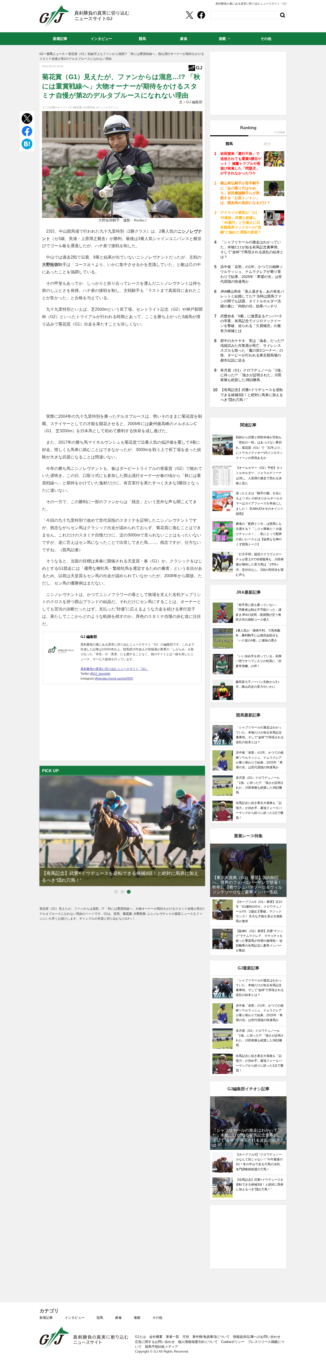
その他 (157, 1318)
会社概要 (155, 1337)
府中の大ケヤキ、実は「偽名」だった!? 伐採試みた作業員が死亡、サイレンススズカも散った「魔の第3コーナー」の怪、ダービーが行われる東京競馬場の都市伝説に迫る (252, 350)
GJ (54, 16)
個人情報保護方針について (198, 1342)
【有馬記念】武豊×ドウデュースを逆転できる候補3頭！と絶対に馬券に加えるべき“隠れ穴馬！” (251, 394)
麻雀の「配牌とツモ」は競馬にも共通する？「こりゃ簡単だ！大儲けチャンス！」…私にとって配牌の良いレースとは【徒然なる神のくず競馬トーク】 (259, 534)
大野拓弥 (50, 264)
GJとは (140, 1337)
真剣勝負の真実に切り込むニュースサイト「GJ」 (114, 669)
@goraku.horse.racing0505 (114, 678)
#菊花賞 (77, 107)
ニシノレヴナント (159, 914)
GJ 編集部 (88, 637)
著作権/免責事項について (211, 1337)
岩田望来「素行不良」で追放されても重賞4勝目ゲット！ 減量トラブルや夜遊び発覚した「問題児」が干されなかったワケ (241, 163)
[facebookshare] (201, 15)
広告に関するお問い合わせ (155, 1342)
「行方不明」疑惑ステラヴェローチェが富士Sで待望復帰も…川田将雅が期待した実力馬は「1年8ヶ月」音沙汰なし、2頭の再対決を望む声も (260, 564)
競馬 (100, 1318)
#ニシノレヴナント (107, 107)
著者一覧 (172, 1337)
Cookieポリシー (232, 1342)
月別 (185, 1337)
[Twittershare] (189, 15)
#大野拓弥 (89, 107)
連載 (137, 1318)
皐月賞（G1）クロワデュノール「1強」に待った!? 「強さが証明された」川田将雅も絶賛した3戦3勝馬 (252, 375)
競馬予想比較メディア (161, 1347)
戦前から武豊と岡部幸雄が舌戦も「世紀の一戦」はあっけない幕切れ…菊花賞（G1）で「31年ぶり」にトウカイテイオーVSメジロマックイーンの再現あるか (259, 448)
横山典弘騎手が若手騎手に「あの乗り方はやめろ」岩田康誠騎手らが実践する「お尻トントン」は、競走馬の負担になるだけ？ (245, 193)
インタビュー (75, 1318)
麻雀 (118, 1318)
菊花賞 (64, 324)
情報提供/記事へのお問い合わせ (256, 1337)
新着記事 (46, 1318)
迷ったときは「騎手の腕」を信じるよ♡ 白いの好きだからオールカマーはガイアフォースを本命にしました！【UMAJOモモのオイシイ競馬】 (259, 503)
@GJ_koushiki (100, 674)
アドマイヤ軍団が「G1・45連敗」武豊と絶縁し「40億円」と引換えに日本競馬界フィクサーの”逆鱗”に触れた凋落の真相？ (240, 222)
